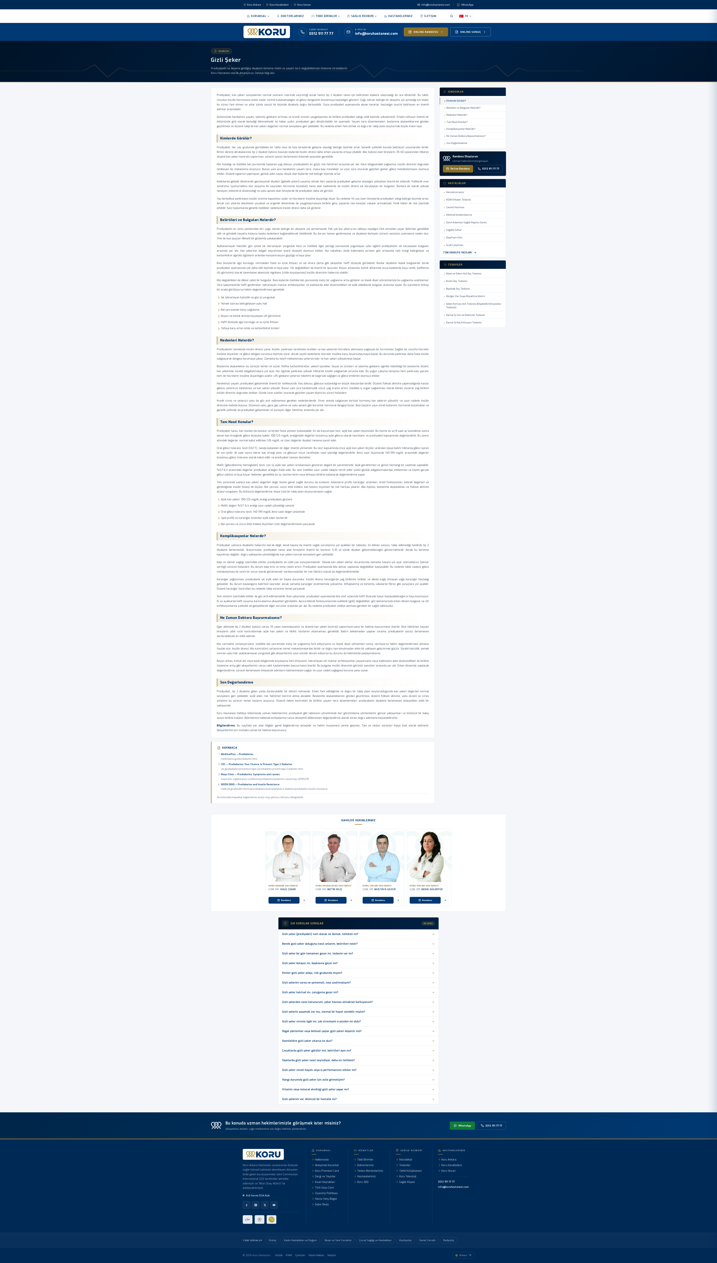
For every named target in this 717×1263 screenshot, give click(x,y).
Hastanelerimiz (400, 16)
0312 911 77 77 (490, 168)
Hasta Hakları (316, 1255)
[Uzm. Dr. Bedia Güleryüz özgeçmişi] (445, 900)
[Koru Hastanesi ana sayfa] (266, 32)
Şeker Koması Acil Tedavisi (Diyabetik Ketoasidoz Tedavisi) (473, 305)
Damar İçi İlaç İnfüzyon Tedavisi (464, 322)
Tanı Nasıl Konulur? (457, 122)
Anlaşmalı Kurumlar (327, 1165)
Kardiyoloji (405, 1240)
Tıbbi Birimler (326, 16)
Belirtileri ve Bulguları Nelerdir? (463, 107)
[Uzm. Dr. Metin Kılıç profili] (335, 855)
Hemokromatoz (455, 192)
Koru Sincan (304, 4)
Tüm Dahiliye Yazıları (457, 252)
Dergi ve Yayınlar (325, 1176)
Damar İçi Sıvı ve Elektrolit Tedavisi (465, 315)
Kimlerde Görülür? (456, 100)
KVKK (289, 1255)
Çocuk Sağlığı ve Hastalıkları (375, 1240)
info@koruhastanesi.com (435, 4)
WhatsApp (467, 4)
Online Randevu (460, 168)
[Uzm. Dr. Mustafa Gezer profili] (382, 855)
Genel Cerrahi (427, 1240)
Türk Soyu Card (324, 1187)
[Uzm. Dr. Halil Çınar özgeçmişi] (304, 900)
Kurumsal (258, 16)
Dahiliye (223, 51)
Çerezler (300, 1255)
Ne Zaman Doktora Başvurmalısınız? (466, 136)
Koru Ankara (254, 4)
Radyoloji (448, 1240)
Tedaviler (405, 1165)
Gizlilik (279, 1255)
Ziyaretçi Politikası (326, 1193)
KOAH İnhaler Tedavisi (458, 199)
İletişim (430, 16)
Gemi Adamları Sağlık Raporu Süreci (466, 222)
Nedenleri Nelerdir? (456, 114)
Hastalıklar (405, 1159)
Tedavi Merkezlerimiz (370, 1171)
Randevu (286, 900)
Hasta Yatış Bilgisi (326, 1199)
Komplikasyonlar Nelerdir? (460, 129)
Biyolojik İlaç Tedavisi (458, 288)
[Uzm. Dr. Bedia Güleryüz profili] (429, 855)
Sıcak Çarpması (454, 245)
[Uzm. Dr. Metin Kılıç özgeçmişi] (351, 900)
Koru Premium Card (327, 1171)
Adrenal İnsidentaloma (459, 214)
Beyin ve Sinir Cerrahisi (338, 1240)
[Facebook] (246, 1205)
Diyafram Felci (454, 237)
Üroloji (272, 1240)
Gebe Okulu (322, 1204)
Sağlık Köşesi (407, 1182)
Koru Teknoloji (407, 1176)
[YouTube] (274, 1205)
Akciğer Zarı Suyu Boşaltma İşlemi (465, 296)
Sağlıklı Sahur (454, 230)
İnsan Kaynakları (325, 1182)
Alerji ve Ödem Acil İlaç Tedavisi (463, 273)
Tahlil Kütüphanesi (410, 1171)
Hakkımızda (322, 1159)
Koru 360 (362, 1182)
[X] (265, 1205)
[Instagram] (255, 1205)
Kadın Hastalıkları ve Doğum (300, 1240)
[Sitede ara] (451, 16)
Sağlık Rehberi (362, 16)
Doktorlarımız (292, 16)
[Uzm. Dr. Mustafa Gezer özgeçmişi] (398, 900)
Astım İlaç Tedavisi (456, 281)
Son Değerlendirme (456, 143)
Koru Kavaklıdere (279, 4)
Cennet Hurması (455, 207)
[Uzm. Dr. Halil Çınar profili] (288, 855)
